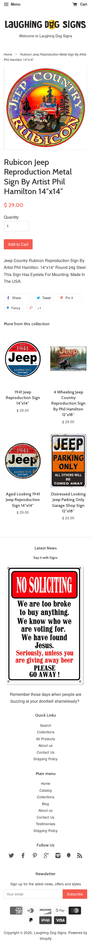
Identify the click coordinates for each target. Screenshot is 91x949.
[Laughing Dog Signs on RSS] (79, 856)
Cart (83, 4)
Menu (15, 4)
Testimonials (45, 823)
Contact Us (45, 752)
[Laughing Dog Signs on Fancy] (69, 856)
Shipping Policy (45, 758)
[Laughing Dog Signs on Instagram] (58, 856)
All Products (45, 738)
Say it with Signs (45, 558)
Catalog (45, 790)
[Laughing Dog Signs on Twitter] (11, 856)
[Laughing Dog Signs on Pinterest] (34, 856)
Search (45, 725)
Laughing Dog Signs (50, 932)
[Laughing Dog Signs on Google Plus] (46, 856)
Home (8, 54)
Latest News (46, 548)
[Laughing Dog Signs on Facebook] (23, 856)
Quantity (11, 217)
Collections (45, 731)
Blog (45, 803)
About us (45, 745)
